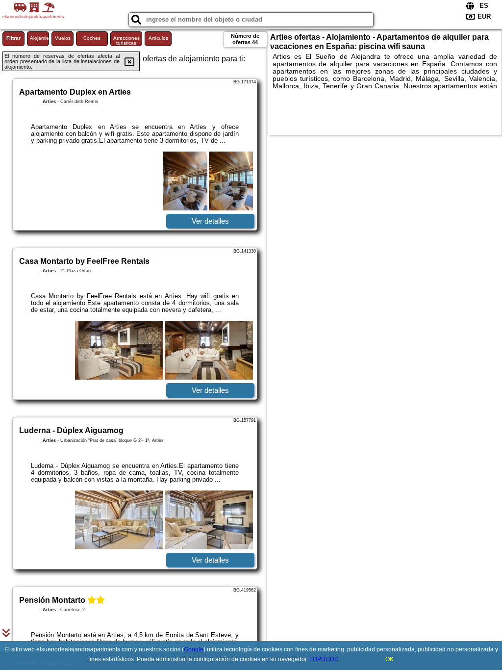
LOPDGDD (324, 659)
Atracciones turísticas (126, 40)
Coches (91, 38)
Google (193, 649)
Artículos (158, 38)
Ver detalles (210, 221)
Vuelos (63, 38)
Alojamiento (39, 38)
